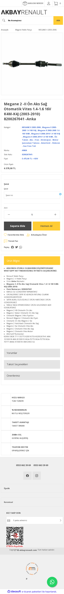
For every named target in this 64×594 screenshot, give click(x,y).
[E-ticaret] (32, 591)
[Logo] (24, 12)
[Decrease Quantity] (8, 214)
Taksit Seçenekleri (17, 364)
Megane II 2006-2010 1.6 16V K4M (38, 137)
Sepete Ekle (17, 226)
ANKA (24, 150)
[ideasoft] (14, 591)
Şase (6, 189)
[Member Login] (49, 3)
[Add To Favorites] (14, 234)
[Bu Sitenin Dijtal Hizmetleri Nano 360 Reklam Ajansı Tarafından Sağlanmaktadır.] (32, 571)
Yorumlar (12, 353)
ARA (58, 20)
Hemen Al (46, 226)
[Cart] (58, 3)
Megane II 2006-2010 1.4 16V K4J (45, 133)
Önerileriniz (13, 375)
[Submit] (60, 520)
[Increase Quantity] (55, 214)
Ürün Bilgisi (13, 260)
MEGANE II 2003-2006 (31, 127)
